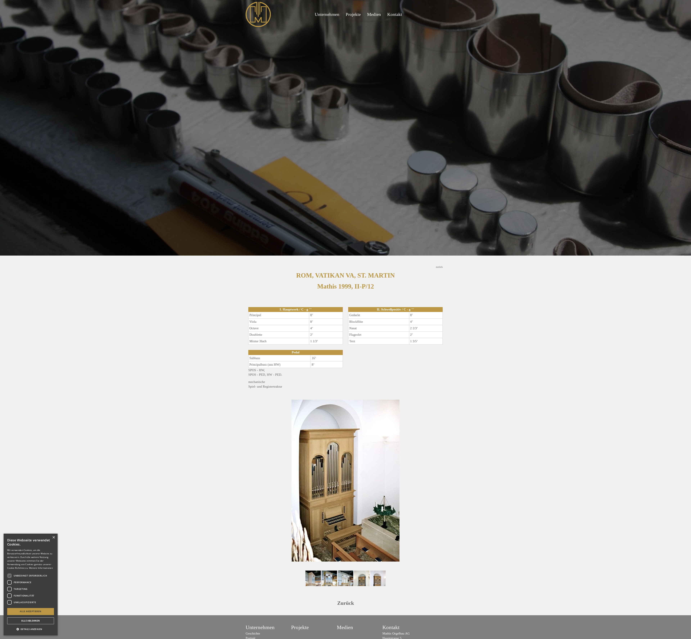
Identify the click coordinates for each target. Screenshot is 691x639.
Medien (374, 14)
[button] (30, 629)
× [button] (53, 537)
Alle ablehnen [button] (30, 620)
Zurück (345, 603)
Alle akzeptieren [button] (30, 611)
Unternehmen (327, 14)
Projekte (353, 14)
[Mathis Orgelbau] (258, 14)
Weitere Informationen (41, 567)
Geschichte (253, 633)
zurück (439, 266)
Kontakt (394, 14)
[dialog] (31, 584)
